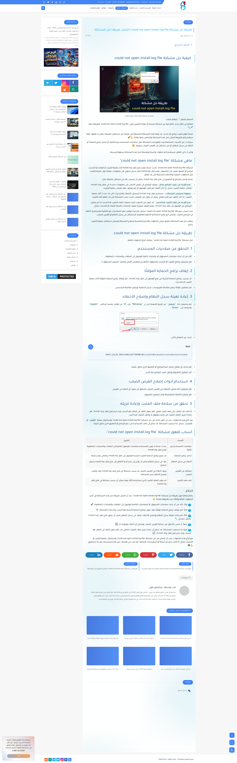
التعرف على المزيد (18, 750)
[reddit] (56, 2)
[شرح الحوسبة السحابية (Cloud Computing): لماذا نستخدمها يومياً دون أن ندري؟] (176, 625)
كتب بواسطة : (162, 587)
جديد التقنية (133, 8)
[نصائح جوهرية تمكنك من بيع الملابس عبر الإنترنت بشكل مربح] (176, 656)
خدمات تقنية (156, 8)
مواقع (104, 8)
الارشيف (144, 2)
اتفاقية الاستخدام (118, 2)
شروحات (188, 22)
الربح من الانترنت (145, 8)
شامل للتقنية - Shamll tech (167, 759)
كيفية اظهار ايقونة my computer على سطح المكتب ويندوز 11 (57, 109)
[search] (43, 8)
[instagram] (60, 2)
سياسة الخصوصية (133, 2)
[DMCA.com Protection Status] (61, 279)
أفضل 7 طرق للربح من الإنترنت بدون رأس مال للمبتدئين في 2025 (57, 184)
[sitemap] (69, 759)
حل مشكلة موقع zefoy (57, 157)
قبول (18, 756)
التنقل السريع (182, 45)
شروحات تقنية (122, 8)
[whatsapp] (44, 2)
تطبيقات (111, 8)
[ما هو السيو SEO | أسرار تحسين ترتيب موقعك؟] (139, 656)
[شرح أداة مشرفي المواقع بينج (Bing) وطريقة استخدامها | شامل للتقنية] (103, 656)
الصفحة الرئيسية (155, 2)
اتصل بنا (108, 2)
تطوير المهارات (95, 8)
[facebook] (64, 2)
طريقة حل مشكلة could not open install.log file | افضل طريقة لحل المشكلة (143, 30)
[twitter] (48, 2)
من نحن (100, 2)
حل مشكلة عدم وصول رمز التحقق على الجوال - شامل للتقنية (56, 196)
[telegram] (52, 2)
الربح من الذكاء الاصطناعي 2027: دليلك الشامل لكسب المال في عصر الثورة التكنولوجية (62, 31)
